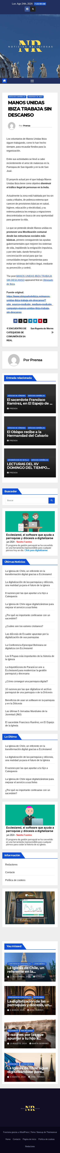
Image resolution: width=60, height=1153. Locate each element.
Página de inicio (29, 1139)
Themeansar (51, 1132)
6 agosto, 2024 (18, 1077)
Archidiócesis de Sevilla (18, 460)
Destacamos (38, 997)
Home (8, 1139)
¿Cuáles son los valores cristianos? (24, 626)
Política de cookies (15, 880)
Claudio (40, 977)
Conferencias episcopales (19, 964)
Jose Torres (37, 1010)
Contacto (10, 872)
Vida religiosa (27, 1030)
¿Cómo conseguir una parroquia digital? (26, 681)
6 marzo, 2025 (17, 1010)
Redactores (11, 864)
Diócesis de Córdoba (16, 395)
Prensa (26, 125)
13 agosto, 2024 (18, 1044)
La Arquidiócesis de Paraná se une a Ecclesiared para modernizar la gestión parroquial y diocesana (26, 670)
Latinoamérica (39, 964)
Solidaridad (13, 1030)
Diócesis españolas (17, 97)
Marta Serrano (40, 1044)
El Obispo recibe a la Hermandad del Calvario (27, 434)
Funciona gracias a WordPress (16, 1132)
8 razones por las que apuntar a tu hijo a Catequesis (25, 1038)
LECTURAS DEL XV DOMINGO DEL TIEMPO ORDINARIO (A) (27, 467)
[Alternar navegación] (32, 81)
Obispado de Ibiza (35, 97)
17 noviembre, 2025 (20, 977)
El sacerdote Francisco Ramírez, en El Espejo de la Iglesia (30, 403)
